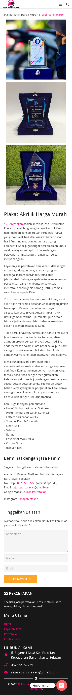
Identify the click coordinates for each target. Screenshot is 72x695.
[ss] (11, 4)
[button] (67, 4)
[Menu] (60, 4)
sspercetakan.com (53, 15)
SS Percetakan (26, 684)
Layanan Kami (13, 629)
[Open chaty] (61, 685)
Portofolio (10, 634)
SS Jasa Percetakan (34, 492)
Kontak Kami (12, 639)
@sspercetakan (28, 499)
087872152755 (26, 483)
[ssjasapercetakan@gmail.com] (7, 672)
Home (8, 624)
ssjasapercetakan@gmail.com (31, 487)
